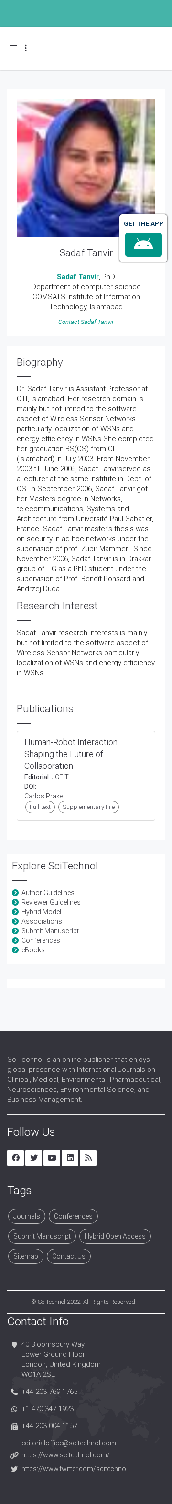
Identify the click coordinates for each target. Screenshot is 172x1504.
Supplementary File (89, 806)
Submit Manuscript (50, 931)
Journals (26, 1216)
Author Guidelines (48, 893)
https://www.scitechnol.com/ (66, 1455)
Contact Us (69, 1256)
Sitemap (25, 1256)
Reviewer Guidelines (51, 902)
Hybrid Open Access (115, 1236)
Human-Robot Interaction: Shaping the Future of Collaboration (71, 754)
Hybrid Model (41, 912)
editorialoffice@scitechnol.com (69, 1443)
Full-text (40, 806)
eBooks (33, 950)
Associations (42, 921)
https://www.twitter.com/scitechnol (75, 1469)
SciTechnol (51, 1301)
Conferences (41, 940)
